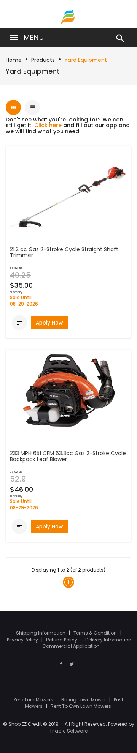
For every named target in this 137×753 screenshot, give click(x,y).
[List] (32, 107)
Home (14, 60)
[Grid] (13, 107)
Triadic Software (68, 731)
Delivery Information (108, 639)
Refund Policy (62, 639)
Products (43, 60)
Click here (48, 125)
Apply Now (49, 322)
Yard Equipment (85, 60)
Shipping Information (41, 633)
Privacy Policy (23, 639)
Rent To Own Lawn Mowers (81, 706)
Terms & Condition (95, 633)
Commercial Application (71, 646)
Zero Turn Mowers (33, 699)
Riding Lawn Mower (84, 699)
